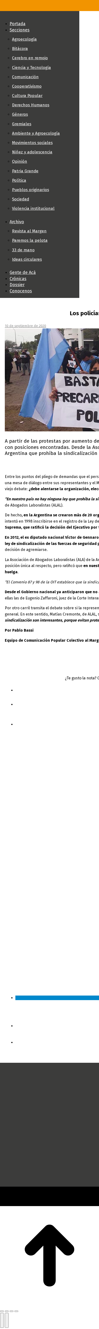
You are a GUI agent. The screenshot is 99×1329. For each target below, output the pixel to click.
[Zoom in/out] (16, 1311)
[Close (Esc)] (2, 1311)
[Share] (7, 1311)
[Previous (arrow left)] (2, 1320)
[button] (39, 16)
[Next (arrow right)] (7, 1320)
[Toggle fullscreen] (11, 1311)
